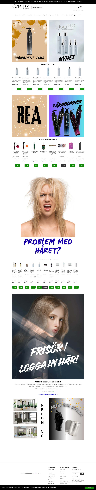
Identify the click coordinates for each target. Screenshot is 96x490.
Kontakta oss (63, 480)
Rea (58, 15)
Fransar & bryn (37, 15)
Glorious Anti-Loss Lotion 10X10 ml (69, 270)
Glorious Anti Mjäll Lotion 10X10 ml (57, 270)
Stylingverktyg (65, 15)
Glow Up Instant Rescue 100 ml (26, 78)
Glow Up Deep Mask (67, 78)
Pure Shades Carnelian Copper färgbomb (25, 153)
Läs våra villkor (75, 476)
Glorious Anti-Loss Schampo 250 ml (76, 270)
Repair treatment (45, 269)
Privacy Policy (75, 481)
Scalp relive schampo (51, 270)
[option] (16, 78)
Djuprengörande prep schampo (80, 152)
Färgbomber (18, 15)
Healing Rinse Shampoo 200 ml (14, 270)
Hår (24, 15)
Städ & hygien (72, 15)
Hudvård (30, 15)
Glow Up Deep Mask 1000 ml (78, 78)
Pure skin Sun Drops (43, 152)
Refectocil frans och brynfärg (62, 152)
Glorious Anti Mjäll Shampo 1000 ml (63, 270)
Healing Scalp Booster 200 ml (20, 270)
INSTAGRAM (62, 471)
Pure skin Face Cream (34, 152)
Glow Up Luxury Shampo (57, 78)
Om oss (62, 478)
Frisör (80, 15)
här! (53, 391)
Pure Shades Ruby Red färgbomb (16, 152)
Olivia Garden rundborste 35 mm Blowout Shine (52, 153)
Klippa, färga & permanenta (49, 15)
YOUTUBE (62, 473)
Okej (89, 487)
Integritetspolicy (63, 483)
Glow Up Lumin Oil (16, 77)
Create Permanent (71, 152)
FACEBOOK (62, 469)
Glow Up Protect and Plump (37, 78)
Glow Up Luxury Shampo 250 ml (47, 78)
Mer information (52, 487)
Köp (19, 89)
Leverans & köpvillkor (64, 481)
